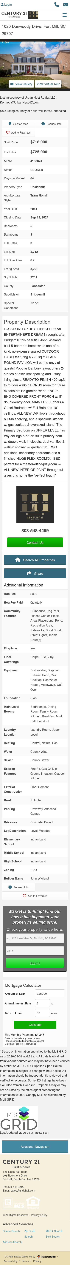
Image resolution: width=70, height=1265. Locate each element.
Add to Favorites (20, 132)
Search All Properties (38, 559)
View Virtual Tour (48, 84)
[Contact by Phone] (56, 4)
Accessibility (11, 1261)
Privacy (37, 1261)
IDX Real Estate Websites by (20, 1256)
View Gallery (23, 84)
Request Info (54, 124)
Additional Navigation (35, 1146)
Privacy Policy (39, 1215)
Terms (25, 1261)
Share (38, 573)
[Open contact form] (65, 4)
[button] (3, 65)
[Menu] (64, 14)
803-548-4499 (35, 530)
